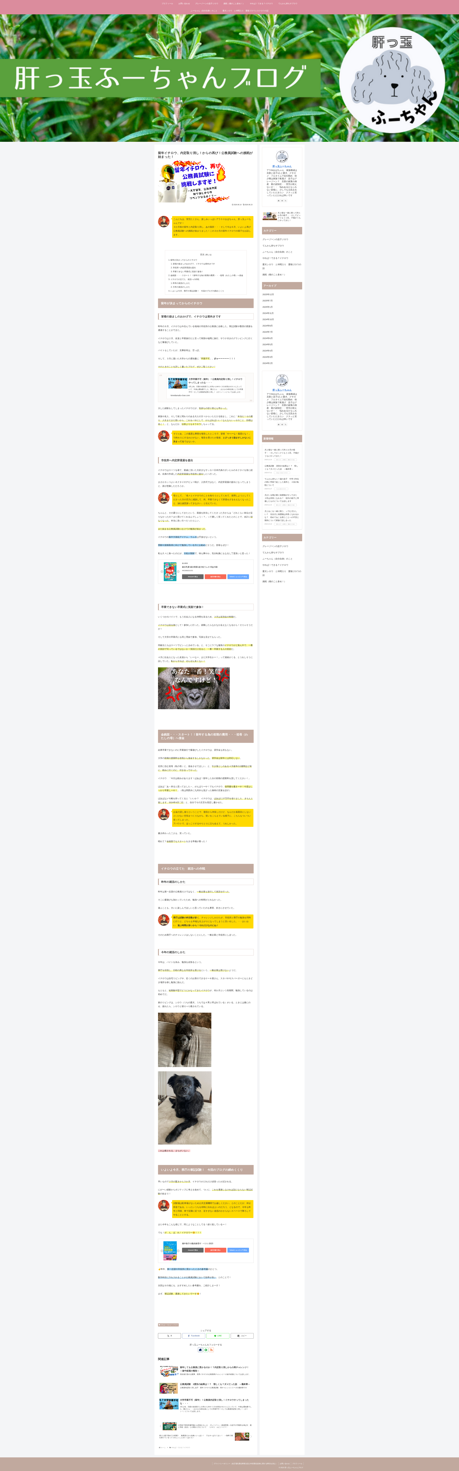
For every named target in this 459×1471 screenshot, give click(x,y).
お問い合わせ (285, 1464)
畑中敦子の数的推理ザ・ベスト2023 (197, 1243)
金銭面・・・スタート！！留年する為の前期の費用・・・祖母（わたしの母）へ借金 (206, 275)
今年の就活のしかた (181, 287)
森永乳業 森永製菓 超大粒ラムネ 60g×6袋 (200, 567)
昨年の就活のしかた (181, 283)
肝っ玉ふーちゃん (282, 166)
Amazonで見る (193, 577)
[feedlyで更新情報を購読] (205, 1349)
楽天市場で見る (215, 577)
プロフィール (297, 1464)
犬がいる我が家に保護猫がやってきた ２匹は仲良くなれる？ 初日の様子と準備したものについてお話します (282, 498)
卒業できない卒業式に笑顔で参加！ (188, 271)
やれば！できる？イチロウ (169, 1325)
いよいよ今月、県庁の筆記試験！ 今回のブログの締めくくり (198, 291)
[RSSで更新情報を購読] (211, 1349)
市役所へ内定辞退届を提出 (184, 267)
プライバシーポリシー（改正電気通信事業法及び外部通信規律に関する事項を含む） (245, 1464)
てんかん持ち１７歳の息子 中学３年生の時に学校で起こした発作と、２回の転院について (282, 482)
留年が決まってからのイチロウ (183, 260)
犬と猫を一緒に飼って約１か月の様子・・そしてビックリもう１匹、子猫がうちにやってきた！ (282, 453)
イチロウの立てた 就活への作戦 (184, 279)
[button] (242, 1336)
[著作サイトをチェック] (200, 1349)
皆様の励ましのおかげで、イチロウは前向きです (194, 264)
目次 (202, 254)
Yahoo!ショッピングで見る (238, 577)
